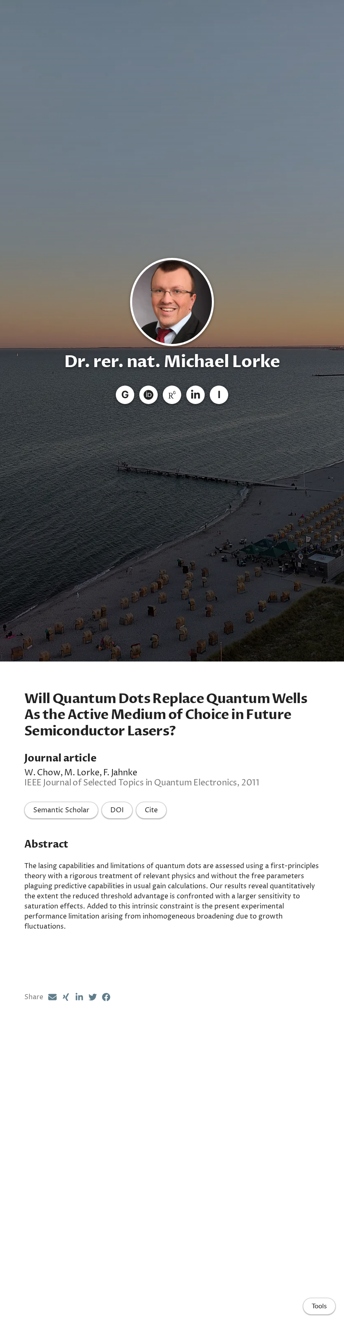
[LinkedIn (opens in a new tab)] (79, 997)
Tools (319, 1306)
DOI (117, 810)
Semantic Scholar (61, 810)
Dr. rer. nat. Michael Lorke (172, 361)
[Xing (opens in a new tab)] (66, 997)
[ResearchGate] (172, 395)
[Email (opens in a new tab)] (52, 997)
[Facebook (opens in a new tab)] (106, 997)
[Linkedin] (195, 395)
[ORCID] (148, 395)
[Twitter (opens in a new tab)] (93, 997)
